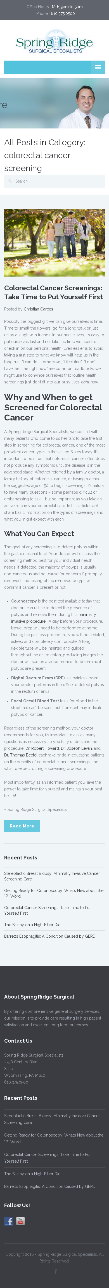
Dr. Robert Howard (42, 748)
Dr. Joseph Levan (76, 748)
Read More (22, 826)
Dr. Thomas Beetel (20, 755)
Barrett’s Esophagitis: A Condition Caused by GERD (50, 936)
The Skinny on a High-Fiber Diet (32, 925)
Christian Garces (38, 309)
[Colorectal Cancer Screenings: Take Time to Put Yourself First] (54, 242)
